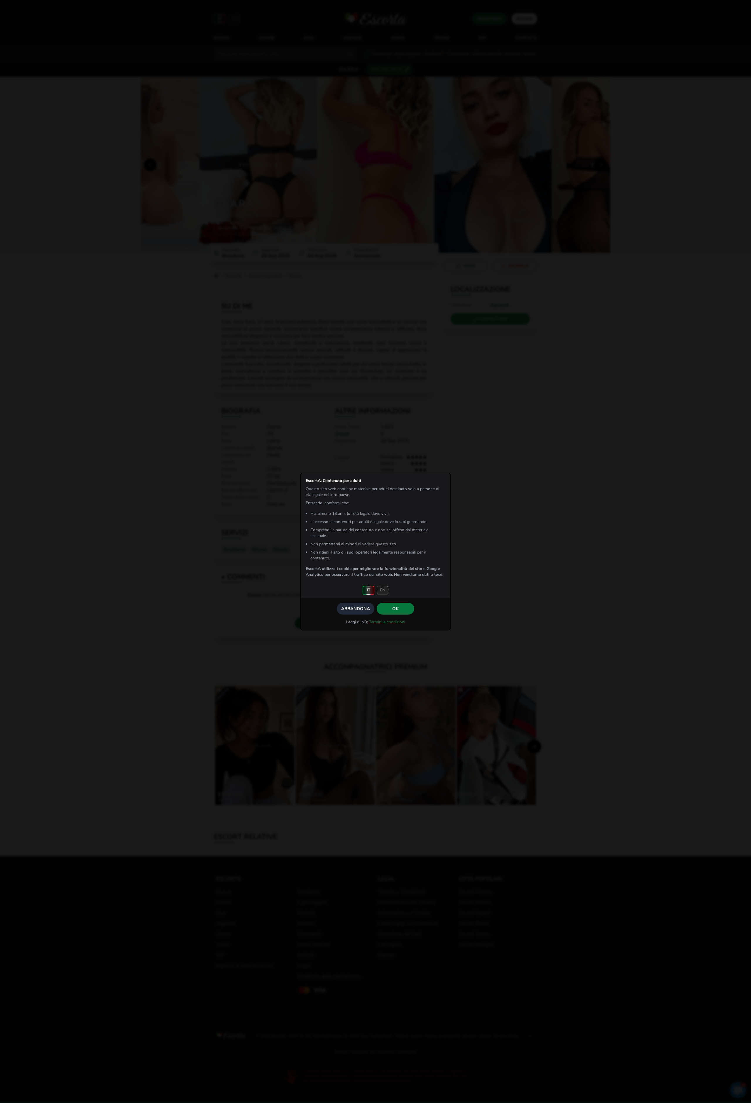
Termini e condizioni (387, 622)
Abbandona (355, 609)
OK (395, 609)
